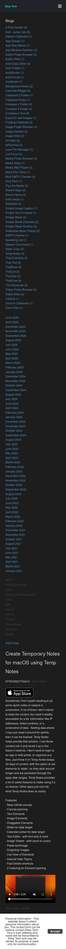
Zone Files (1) (14, 308)
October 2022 (13, 485)
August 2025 (13, 340)
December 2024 (15, 376)
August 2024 (13, 394)
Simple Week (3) (15, 217)
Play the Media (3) (16, 186)
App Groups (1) (14, 41)
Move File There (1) (17, 172)
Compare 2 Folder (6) (18, 104)
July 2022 (11, 498)
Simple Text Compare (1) (20, 213)
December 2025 (15, 327)
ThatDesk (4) (13, 267)
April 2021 (11, 562)
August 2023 (13, 439)
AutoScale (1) (14, 82)
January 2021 (14, 571)
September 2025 (15, 336)
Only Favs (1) (13, 181)
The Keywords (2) (16, 285)
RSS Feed (12, 643)
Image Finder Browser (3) (21, 127)
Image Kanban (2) (16, 131)
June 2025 (12, 349)
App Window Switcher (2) (21, 50)
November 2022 (15, 480)
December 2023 (15, 421)
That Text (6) (13, 262)
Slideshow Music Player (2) (22, 231)
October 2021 (13, 539)
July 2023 (11, 444)
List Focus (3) (13, 154)
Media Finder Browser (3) (21, 158)
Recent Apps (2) (15, 190)
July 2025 (11, 345)
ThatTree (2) (13, 276)
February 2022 (14, 521)
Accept (55, 931)
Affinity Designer (15, 585)
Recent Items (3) (15, 195)
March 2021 (12, 566)
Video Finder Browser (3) (21, 289)
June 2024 (12, 403)
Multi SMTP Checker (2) (20, 177)
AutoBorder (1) (14, 72)
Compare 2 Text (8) (17, 113)
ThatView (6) (13, 280)
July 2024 (11, 399)
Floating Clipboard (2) (19, 122)
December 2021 (15, 530)
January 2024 (14, 417)
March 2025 (12, 363)
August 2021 (13, 544)
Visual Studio (13, 624)
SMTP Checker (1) (17, 235)
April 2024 (11, 408)
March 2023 (12, 462)
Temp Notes (39, 681)
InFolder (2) (12, 140)
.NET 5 (9, 580)
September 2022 (15, 489)
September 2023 (15, 435)
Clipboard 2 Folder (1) (19, 95)
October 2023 (13, 430)
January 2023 (14, 471)
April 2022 (11, 512)
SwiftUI (9, 614)
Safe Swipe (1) (14, 199)
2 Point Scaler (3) (16, 27)
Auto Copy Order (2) (17, 63)
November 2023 (15, 426)
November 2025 (15, 331)
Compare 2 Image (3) (18, 109)
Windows (11, 629)
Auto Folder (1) (14, 68)
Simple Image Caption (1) (21, 208)
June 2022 (12, 503)
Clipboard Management (20, 594)
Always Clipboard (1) (18, 36)
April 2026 (11, 322)
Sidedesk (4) (13, 204)
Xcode (9, 634)
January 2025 (14, 372)
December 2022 (15, 476)
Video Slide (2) (14, 294)
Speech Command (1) (19, 244)
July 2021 (11, 548)
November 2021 (15, 535)
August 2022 (13, 494)
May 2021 (11, 557)
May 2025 (11, 354)
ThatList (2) (12, 271)
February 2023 (14, 467)
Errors (9, 599)
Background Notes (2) (19, 86)
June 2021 (12, 553)
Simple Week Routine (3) (21, 226)
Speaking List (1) (16, 240)
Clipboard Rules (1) (17, 100)
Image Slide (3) (14, 136)
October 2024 (13, 385)
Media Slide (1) (14, 163)
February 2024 (14, 412)
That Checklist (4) (16, 258)
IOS (7, 604)
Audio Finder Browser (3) (21, 54)
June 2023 (12, 449)
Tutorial (10, 619)
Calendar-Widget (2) (18, 91)
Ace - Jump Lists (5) (17, 32)
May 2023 (11, 453)
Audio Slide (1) (14, 59)
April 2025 (11, 358)
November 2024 (15, 381)
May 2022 (11, 507)
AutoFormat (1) (14, 77)
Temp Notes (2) (14, 253)
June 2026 (12, 317)
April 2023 (11, 458)
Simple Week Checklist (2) (22, 222)
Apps (8, 589)
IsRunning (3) (13, 145)
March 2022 (12, 517)
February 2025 (14, 367)
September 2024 (15, 390)
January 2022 (14, 526)
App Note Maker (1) (17, 45)
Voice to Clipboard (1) (19, 303)
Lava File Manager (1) (19, 149)
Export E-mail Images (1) (20, 118)
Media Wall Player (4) (18, 167)
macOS (10, 609)
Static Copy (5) (14, 249)
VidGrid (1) (12, 299)
